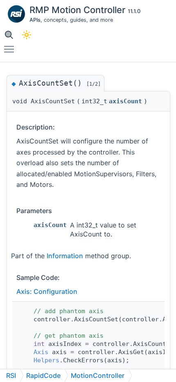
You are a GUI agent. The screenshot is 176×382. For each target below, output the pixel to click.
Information (65, 256)
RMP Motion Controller (78, 10)
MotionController (97, 375)
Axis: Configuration (46, 291)
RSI (11, 375)
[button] (9, 34)
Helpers (46, 360)
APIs (35, 20)
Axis (41, 352)
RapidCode (43, 375)
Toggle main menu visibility (10, 48)
